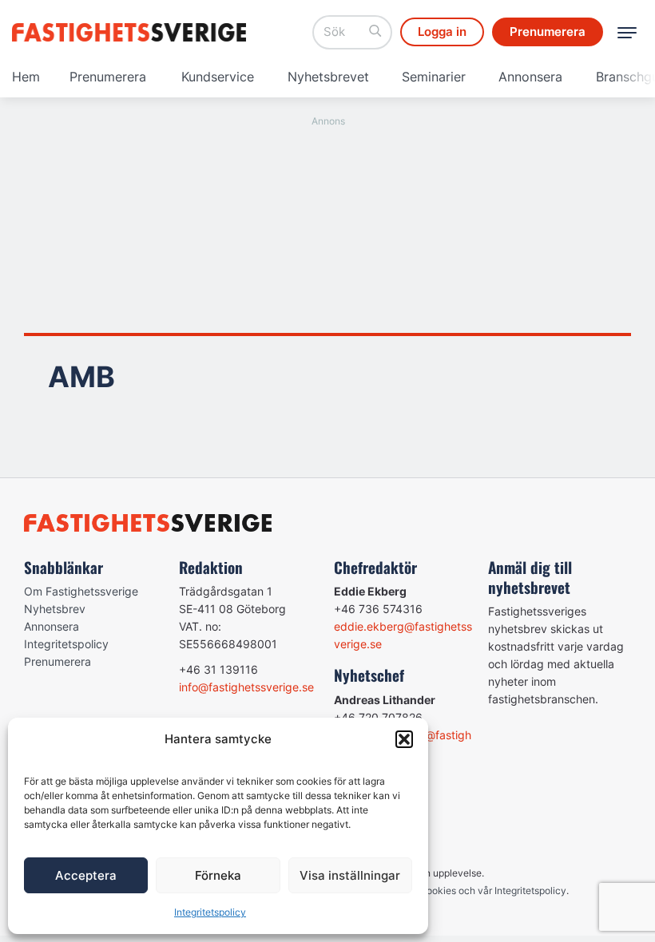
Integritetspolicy (210, 912)
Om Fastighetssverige (81, 591)
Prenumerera (107, 77)
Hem (26, 77)
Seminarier (434, 77)
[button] (404, 739)
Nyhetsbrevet (328, 77)
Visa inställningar (350, 875)
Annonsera (530, 77)
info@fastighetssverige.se (246, 687)
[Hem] (132, 32)
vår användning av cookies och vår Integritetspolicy (450, 890)
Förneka (218, 875)
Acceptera (86, 875)
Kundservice (217, 77)
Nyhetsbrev (54, 608)
